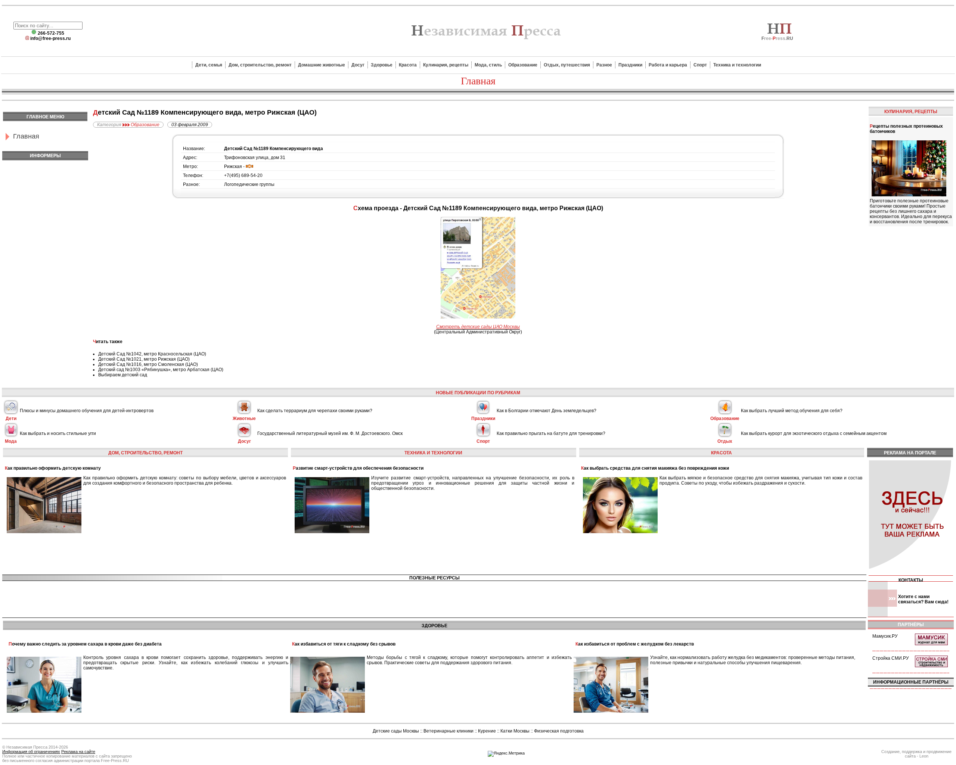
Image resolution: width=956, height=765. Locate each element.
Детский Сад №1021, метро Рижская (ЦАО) (144, 359)
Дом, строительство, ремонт (260, 65)
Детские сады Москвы (396, 731)
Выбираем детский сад (122, 374)
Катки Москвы (515, 731)
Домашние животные (321, 65)
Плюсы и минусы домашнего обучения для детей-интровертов (86, 410)
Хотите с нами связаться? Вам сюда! (923, 599)
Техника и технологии (737, 65)
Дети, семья (208, 65)
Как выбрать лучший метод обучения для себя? (791, 410)
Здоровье (381, 65)
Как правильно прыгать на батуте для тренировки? (551, 433)
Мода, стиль (488, 65)
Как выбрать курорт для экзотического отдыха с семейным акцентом (814, 433)
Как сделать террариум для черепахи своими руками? (314, 410)
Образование (522, 65)
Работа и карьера (668, 65)
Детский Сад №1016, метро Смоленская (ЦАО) (148, 364)
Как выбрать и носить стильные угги (58, 433)
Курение (487, 731)
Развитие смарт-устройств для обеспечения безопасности (358, 468)
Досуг (357, 65)
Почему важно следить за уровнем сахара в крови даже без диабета (85, 644)
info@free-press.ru (50, 38)
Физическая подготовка (559, 731)
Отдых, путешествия (567, 65)
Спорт (700, 65)
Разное (604, 65)
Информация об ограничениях (31, 751)
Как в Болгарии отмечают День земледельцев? (546, 410)
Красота (408, 65)
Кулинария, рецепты (445, 65)
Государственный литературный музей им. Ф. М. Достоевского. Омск (330, 433)
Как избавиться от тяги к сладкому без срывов (343, 644)
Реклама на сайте (78, 751)
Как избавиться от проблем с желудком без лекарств (634, 644)
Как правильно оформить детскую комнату (53, 468)
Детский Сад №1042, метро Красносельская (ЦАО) (152, 354)
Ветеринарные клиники (448, 731)
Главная (26, 136)
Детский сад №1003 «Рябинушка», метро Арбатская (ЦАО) (160, 369)
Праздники (630, 65)
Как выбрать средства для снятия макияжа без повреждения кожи (655, 468)
